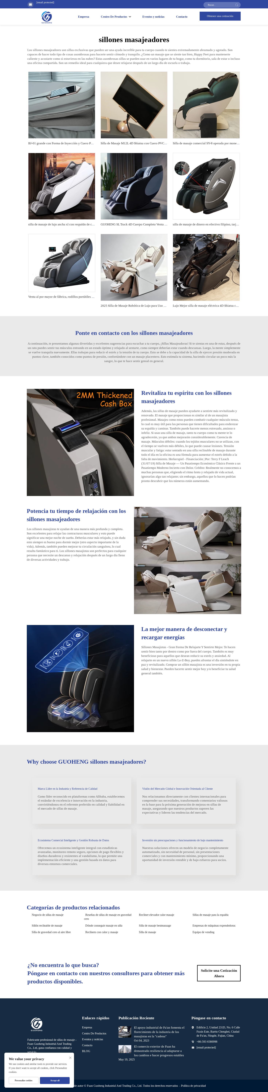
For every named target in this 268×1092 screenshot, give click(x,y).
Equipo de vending (203, 932)
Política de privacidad (193, 1085)
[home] (46, 17)
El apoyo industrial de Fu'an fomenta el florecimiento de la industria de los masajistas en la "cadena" (159, 1032)
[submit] (237, 5)
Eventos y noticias (153, 16)
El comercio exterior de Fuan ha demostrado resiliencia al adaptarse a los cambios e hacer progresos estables (159, 1051)
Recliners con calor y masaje (101, 932)
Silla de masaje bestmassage (155, 925)
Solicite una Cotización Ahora (219, 973)
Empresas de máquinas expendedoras (214, 925)
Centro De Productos (94, 1033)
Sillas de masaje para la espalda (210, 914)
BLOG (86, 1051)
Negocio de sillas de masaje (47, 914)
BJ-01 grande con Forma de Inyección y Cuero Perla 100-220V (69, 143)
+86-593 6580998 (207, 1041)
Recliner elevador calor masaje (156, 914)
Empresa (83, 16)
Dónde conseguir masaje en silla (103, 925)
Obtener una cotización (220, 16)
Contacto (181, 16)
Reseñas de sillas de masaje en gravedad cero (107, 916)
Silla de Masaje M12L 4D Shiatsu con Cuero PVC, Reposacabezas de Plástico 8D (153, 143)
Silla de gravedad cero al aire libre (51, 932)
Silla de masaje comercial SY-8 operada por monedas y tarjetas (213, 143)
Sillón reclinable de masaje (47, 925)
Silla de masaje (147, 932)
